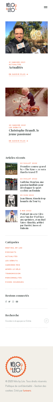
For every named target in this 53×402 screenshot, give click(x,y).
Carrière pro (12, 265)
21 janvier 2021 (17, 62)
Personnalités (13, 278)
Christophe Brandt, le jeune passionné (24, 132)
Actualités (15, 65)
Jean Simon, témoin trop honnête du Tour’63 (33, 200)
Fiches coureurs (14, 282)
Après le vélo (13, 269)
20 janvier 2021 (17, 125)
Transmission (13, 274)
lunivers (27, 390)
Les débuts (15, 127)
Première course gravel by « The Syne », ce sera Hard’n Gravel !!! (33, 169)
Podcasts (10, 252)
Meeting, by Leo (13, 248)
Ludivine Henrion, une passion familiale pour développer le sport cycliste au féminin (32, 186)
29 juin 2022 (27, 195)
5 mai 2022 (26, 211)
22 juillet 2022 (28, 163)
